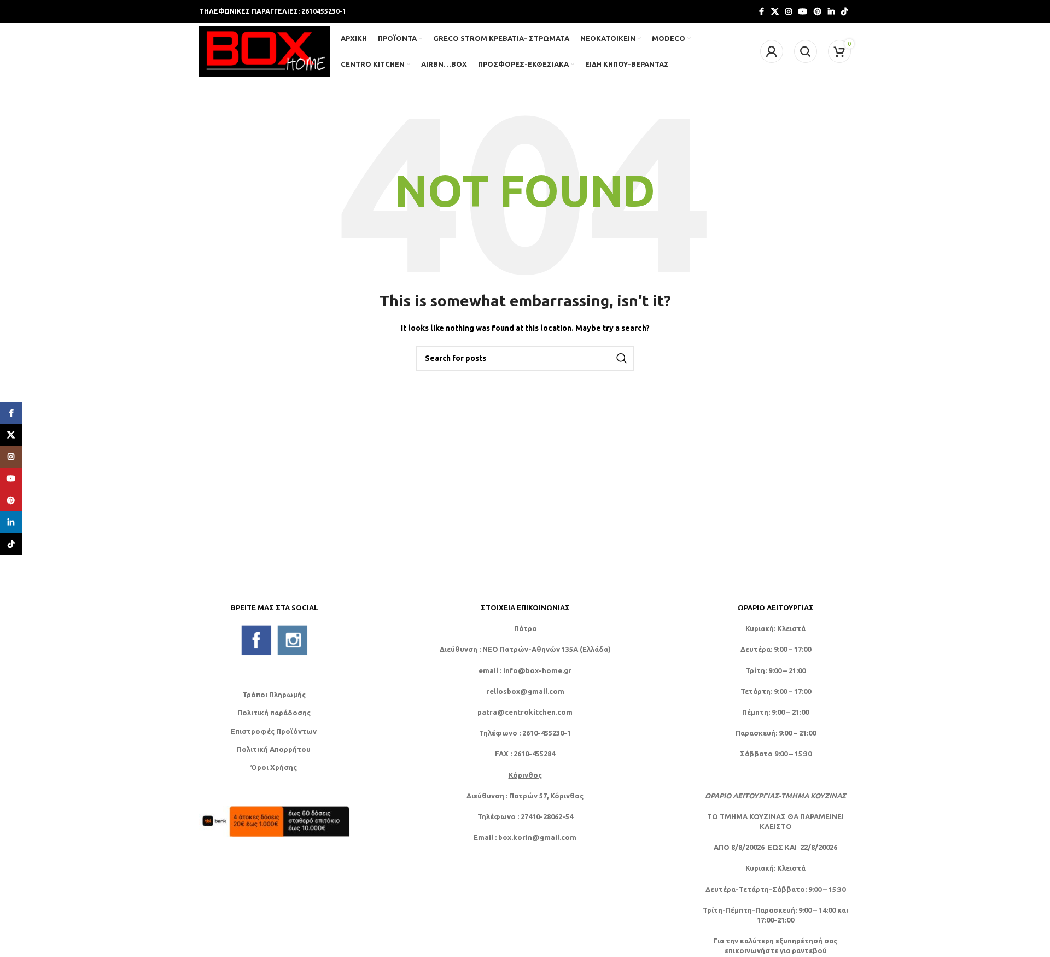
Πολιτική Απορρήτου (274, 749)
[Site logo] (264, 50)
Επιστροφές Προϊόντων (274, 731)
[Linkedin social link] (831, 11)
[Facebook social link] (761, 11)
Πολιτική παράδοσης (274, 712)
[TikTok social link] (844, 11)
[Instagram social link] (788, 11)
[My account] (772, 51)
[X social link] (775, 11)
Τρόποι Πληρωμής (274, 694)
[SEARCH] (621, 358)
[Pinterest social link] (817, 11)
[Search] (805, 51)
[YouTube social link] (802, 11)
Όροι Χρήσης (273, 767)
